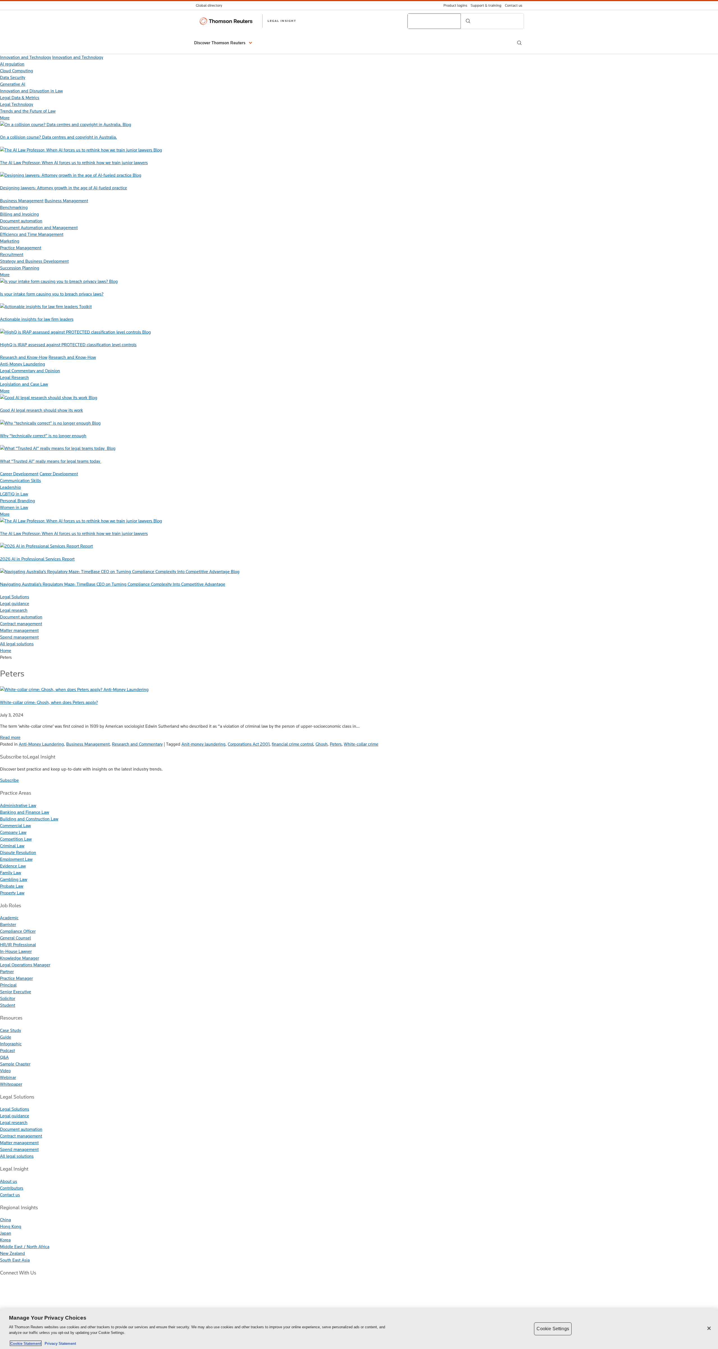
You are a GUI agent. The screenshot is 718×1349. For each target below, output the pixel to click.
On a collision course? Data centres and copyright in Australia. (58, 137)
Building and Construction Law (29, 819)
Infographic (11, 1043)
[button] (224, 43)
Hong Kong (10, 1226)
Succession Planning (19, 268)
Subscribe (9, 780)
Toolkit (85, 306)
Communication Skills (20, 480)
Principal (8, 985)
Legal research (13, 610)
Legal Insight (282, 21)
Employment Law (16, 859)
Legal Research (14, 377)
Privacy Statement (59, 1343)
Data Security (12, 77)
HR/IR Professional (18, 944)
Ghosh (322, 744)
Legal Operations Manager (25, 964)
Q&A (4, 1057)
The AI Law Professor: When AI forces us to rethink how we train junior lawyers (74, 162)
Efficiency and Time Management (31, 234)
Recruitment (11, 254)
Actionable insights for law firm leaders (36, 319)
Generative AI (12, 84)
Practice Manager (16, 978)
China (5, 1219)
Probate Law (11, 886)
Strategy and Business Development (34, 261)
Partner (7, 971)
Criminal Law (12, 845)
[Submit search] (468, 21)
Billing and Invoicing (19, 214)
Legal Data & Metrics (19, 97)
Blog (127, 124)
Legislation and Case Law (24, 384)
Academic (9, 917)
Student (7, 1005)
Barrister (8, 924)
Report (86, 546)
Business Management (21, 200)
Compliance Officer (18, 931)
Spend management (19, 637)
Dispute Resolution (18, 852)
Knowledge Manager (19, 958)
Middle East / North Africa (24, 1246)
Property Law (12, 893)
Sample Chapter (15, 1064)
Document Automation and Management (39, 227)
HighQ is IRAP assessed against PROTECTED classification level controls (68, 344)
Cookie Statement (25, 1343)
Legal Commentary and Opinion (30, 370)
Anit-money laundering (203, 744)
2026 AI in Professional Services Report (37, 559)
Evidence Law (13, 866)
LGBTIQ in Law (14, 494)
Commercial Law (15, 825)
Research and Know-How (23, 357)
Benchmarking (14, 207)
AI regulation (12, 64)
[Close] (709, 1328)
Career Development (19, 473)
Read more (10, 737)
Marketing (9, 241)
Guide (5, 1037)
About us (8, 1181)
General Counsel (15, 938)
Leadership (10, 487)
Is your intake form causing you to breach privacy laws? (51, 294)
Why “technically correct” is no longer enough (43, 435)
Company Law (13, 832)
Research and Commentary (137, 744)
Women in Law (14, 507)
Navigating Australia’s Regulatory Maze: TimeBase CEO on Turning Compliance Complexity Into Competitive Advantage (112, 584)
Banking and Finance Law (24, 812)
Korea (5, 1240)
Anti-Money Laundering (22, 364)
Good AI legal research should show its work (41, 410)
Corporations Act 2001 (249, 744)
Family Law (10, 872)
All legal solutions (17, 643)
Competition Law (16, 839)
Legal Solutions (14, 596)
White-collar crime (361, 744)
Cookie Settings (553, 1328)
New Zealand (12, 1253)
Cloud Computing (16, 70)
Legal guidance (14, 603)
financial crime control (292, 744)
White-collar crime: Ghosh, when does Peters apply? (49, 702)
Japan (5, 1233)
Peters (336, 744)
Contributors (11, 1188)
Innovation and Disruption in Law (31, 91)
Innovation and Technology (25, 57)
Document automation (21, 221)
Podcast (7, 1050)
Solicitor (7, 998)
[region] (359, 1329)
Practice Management (20, 247)
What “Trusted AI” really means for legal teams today (50, 461)
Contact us (10, 1194)
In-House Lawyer (16, 951)
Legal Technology (16, 104)
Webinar (8, 1077)
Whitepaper (11, 1084)
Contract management (21, 623)
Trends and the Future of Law (28, 111)
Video (5, 1070)
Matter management (19, 630)
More (5, 117)
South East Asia (15, 1260)
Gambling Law (13, 879)
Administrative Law (18, 805)
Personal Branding (17, 500)
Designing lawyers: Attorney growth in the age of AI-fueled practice (63, 187)
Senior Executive (15, 991)
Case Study (10, 1030)
